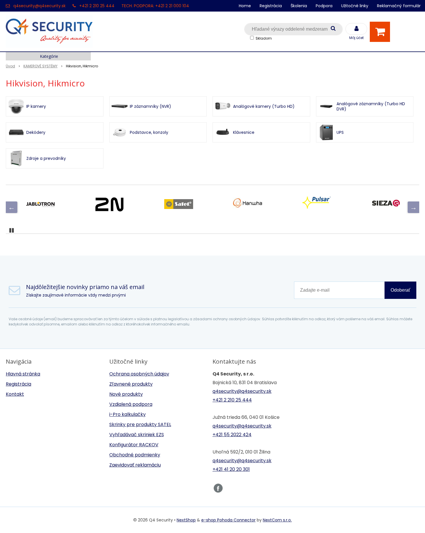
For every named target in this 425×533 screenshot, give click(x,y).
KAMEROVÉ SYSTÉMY (40, 66)
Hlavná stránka (23, 374)
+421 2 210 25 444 (96, 6)
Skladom (264, 38)
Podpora (324, 6)
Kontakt (15, 394)
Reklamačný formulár (399, 6)
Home (245, 6)
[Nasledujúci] (413, 207)
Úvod (10, 66)
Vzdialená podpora (130, 404)
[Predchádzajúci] (11, 207)
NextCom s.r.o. (277, 520)
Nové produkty (126, 394)
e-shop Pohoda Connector (228, 520)
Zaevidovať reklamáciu (135, 465)
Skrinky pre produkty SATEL (140, 424)
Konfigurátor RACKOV (133, 444)
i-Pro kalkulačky (127, 414)
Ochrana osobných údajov (139, 374)
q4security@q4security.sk (39, 6)
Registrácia (271, 6)
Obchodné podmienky (134, 454)
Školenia (299, 6)
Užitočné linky (354, 6)
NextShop (186, 520)
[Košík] (381, 32)
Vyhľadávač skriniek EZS (136, 434)
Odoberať (400, 290)
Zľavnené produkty (131, 384)
